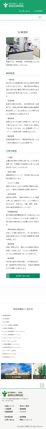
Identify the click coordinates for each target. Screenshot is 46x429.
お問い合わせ (25, 11)
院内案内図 (9, 417)
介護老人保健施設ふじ (9, 328)
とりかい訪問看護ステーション (12, 334)
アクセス (23, 412)
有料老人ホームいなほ (9, 353)
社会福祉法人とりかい (9, 357)
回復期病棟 (9, 412)
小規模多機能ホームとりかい (11, 344)
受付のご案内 (24, 406)
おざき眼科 (6, 322)
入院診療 (8, 409)
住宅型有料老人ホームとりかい (12, 347)
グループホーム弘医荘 (9, 350)
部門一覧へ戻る (24, 276)
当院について (9, 406)
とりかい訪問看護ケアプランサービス (14, 331)
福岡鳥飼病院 (7, 315)
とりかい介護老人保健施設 (10, 325)
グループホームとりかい (10, 341)
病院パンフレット (26, 420)
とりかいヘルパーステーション (12, 337)
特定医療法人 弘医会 (23, 309)
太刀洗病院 (6, 318)
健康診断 (23, 409)
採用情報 (39, 11)
